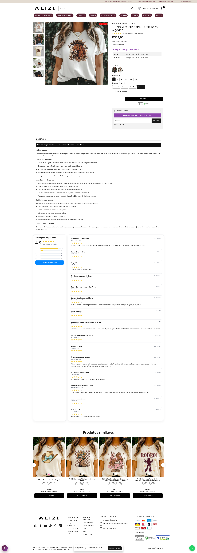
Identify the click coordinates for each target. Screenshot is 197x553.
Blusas (123, 15)
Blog (84, 528)
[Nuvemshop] (156, 549)
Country (132, 23)
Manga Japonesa (108, 15)
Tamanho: (116, 75)
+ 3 (54, 484)
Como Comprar (88, 522)
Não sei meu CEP (119, 124)
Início (113, 23)
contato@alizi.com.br (110, 520)
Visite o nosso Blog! (109, 528)
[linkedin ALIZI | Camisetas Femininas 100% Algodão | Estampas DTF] (60, 526)
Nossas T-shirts (88, 534)
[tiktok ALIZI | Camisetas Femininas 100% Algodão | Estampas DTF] (50, 526)
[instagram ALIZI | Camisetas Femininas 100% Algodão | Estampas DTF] (35, 526)
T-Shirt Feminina (42, 15)
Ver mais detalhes (119, 44)
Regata (135, 15)
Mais (158, 15)
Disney (93, 15)
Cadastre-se (145, 8)
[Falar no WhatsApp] (192, 548)
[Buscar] (132, 8)
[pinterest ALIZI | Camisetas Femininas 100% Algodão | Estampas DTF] (55, 526)
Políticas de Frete (72, 528)
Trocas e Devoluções (71, 524)
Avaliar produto (138, 33)
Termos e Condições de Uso (74, 532)
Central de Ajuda (72, 517)
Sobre (85, 531)
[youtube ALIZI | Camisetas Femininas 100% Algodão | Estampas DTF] (45, 526)
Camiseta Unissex (64, 15)
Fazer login (155, 8)
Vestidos (147, 15)
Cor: (115, 65)
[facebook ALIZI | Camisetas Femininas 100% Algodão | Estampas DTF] (40, 526)
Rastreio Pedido (72, 520)
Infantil (81, 15)
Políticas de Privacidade (86, 518)
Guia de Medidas (88, 525)
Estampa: (118, 83)
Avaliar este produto (50, 262)
